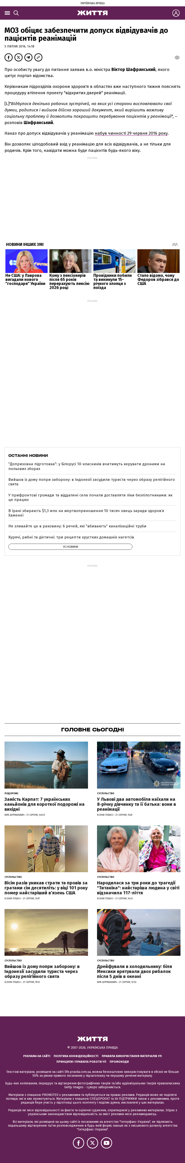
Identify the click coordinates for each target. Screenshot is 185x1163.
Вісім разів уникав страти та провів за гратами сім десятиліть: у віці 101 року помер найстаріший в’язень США (46, 887)
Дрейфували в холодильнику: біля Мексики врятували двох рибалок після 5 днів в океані (134, 971)
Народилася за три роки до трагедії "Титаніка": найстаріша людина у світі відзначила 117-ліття (138, 887)
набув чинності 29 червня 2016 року (131, 133)
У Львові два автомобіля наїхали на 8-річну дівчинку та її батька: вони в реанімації (136, 804)
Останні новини (28, 455)
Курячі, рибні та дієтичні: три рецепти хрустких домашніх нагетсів (71, 537)
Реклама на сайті (36, 1056)
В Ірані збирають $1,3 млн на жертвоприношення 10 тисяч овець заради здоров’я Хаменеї (86, 513)
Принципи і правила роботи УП (81, 1061)
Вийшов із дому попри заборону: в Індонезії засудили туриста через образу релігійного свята (91, 481)
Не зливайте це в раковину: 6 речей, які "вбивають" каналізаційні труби (77, 526)
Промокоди (119, 1061)
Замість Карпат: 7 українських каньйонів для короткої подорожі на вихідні (45, 804)
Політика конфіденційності (76, 1056)
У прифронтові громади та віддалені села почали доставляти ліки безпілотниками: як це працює (90, 497)
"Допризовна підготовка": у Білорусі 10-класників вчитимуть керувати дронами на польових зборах (86, 466)
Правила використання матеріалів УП (132, 1056)
